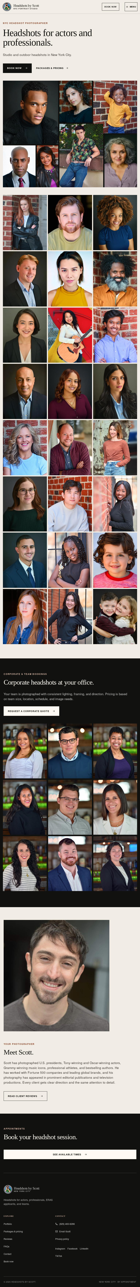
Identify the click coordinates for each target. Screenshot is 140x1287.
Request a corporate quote (28, 711)
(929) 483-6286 (67, 1224)
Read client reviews (22, 1096)
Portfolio (8, 1224)
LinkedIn (84, 1248)
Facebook (72, 1248)
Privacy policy (62, 1239)
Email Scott (64, 1231)
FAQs (6, 1246)
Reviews (8, 1239)
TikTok (58, 1256)
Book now (110, 6)
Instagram (60, 1248)
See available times (67, 1154)
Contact (7, 1254)
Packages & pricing (50, 68)
